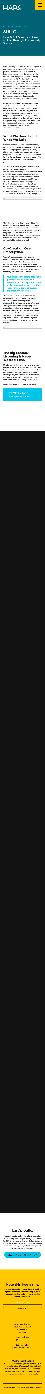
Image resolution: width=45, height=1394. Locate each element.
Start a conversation (22, 1254)
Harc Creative (12, 7)
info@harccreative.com (22, 1340)
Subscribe (22, 1308)
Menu (40, 5)
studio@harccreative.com (22, 1347)
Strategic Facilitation (19, 396)
